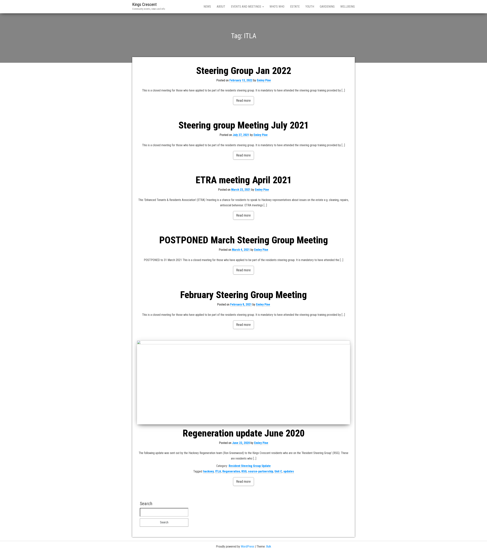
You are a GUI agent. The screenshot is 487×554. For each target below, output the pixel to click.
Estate (295, 6)
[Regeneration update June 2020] (243, 382)
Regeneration (231, 471)
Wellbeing (347, 6)
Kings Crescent (144, 4)
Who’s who (277, 6)
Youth (309, 6)
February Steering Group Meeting (243, 294)
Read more (243, 100)
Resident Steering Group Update (250, 466)
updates (288, 471)
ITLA (218, 471)
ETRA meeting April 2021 (244, 180)
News (207, 6)
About (221, 6)
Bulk (268, 546)
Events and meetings (246, 6)
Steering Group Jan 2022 (243, 70)
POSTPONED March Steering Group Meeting (243, 240)
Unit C (278, 471)
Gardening (327, 6)
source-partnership (260, 471)
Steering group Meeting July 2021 (243, 125)
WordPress (247, 546)
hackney (208, 471)
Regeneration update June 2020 (244, 433)
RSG (244, 471)
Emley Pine (264, 80)
